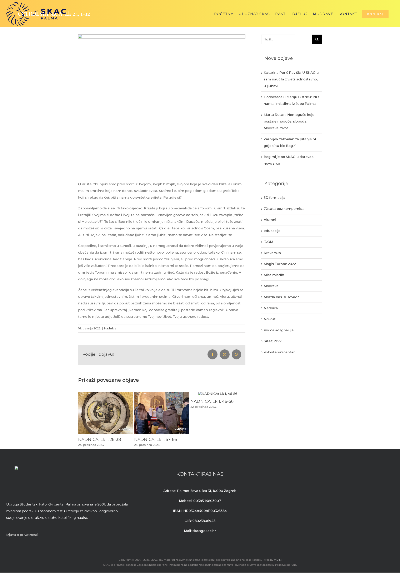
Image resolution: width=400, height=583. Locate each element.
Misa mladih (274, 275)
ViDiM (277, 559)
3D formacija (274, 198)
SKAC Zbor (273, 341)
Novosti (270, 319)
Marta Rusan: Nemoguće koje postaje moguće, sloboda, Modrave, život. (289, 121)
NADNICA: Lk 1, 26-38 (99, 439)
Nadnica (110, 328)
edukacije (272, 231)
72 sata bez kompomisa (284, 209)
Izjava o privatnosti (22, 535)
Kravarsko (272, 253)
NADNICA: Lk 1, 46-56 (212, 401)
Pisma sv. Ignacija (279, 330)
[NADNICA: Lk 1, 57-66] (161, 394)
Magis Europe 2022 (280, 264)
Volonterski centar (279, 352)
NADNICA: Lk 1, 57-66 (155, 439)
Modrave (271, 286)
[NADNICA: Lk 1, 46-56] (217, 394)
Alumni (270, 220)
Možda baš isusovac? (281, 297)
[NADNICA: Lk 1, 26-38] (105, 394)
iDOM (268, 242)
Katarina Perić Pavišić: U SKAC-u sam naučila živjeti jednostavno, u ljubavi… (291, 79)
